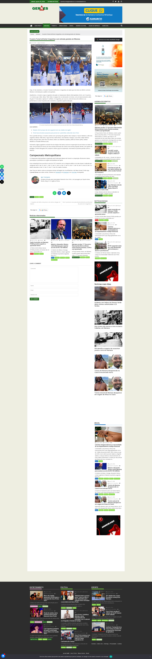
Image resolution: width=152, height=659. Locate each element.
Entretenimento (34, 606)
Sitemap (106, 643)
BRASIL (71, 25)
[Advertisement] (108, 408)
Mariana (41, 197)
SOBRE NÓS (105, 25)
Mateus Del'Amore (49, 593)
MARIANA (46, 25)
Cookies (119, 643)
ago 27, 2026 (76, 240)
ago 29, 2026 (34, 240)
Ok (111, 656)
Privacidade (113, 643)
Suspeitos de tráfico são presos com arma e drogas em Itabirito (45, 203)
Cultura (104, 161)
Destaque (36, 253)
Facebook (58, 172)
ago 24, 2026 (110, 623)
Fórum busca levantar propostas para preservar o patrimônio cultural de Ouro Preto (56, 133)
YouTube (74, 172)
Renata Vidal (111, 224)
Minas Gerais (54, 259)
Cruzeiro (32, 197)
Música (40, 606)
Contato (93, 643)
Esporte (94, 604)
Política (74, 607)
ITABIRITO (54, 25)
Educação (62, 257)
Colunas (100, 239)
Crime (32, 253)
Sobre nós (100, 643)
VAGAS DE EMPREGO (94, 25)
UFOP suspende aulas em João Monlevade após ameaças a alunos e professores (82, 1)
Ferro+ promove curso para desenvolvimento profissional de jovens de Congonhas (77, 203)
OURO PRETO (38, 25)
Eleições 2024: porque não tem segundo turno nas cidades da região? (52, 130)
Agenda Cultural (81, 25)
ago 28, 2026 (55, 240)
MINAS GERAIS (63, 25)
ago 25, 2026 (112, 181)
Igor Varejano (42, 43)
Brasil (53, 257)
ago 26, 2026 (112, 146)
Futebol (36, 197)
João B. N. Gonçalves (64, 240)
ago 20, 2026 (48, 624)
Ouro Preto (114, 161)
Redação (41, 240)
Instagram (66, 172)
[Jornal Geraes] (31, 25)
